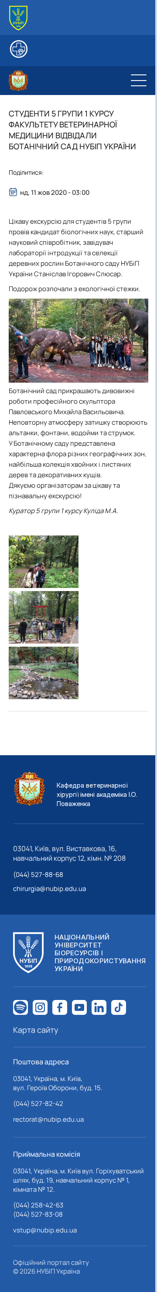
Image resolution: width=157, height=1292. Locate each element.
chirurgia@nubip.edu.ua (49, 888)
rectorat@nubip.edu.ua (48, 1119)
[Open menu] (138, 80)
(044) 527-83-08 (38, 1214)
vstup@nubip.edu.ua (45, 1230)
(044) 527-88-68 (38, 874)
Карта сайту (35, 1030)
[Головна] (18, 18)
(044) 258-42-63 (38, 1205)
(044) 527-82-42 (38, 1103)
